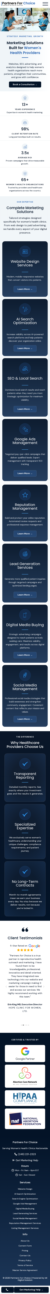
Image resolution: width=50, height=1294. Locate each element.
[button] (6, 986)
